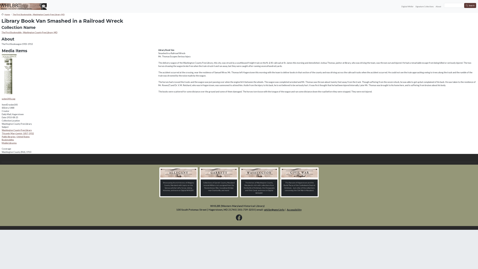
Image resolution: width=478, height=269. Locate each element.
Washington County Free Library (17, 130)
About (438, 6)
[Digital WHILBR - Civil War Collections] (299, 172)
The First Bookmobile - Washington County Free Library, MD (39, 14)
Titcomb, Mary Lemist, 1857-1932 (18, 133)
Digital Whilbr (407, 6)
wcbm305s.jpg (8, 99)
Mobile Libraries (9, 143)
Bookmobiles (8, 139)
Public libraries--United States (16, 136)
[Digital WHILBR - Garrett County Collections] (219, 172)
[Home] (23, 6)
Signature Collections (425, 6)
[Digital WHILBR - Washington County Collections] (259, 172)
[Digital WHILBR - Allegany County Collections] (178, 172)
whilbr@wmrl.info (274, 209)
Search (472, 5)
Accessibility (294, 209)
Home (7, 14)
